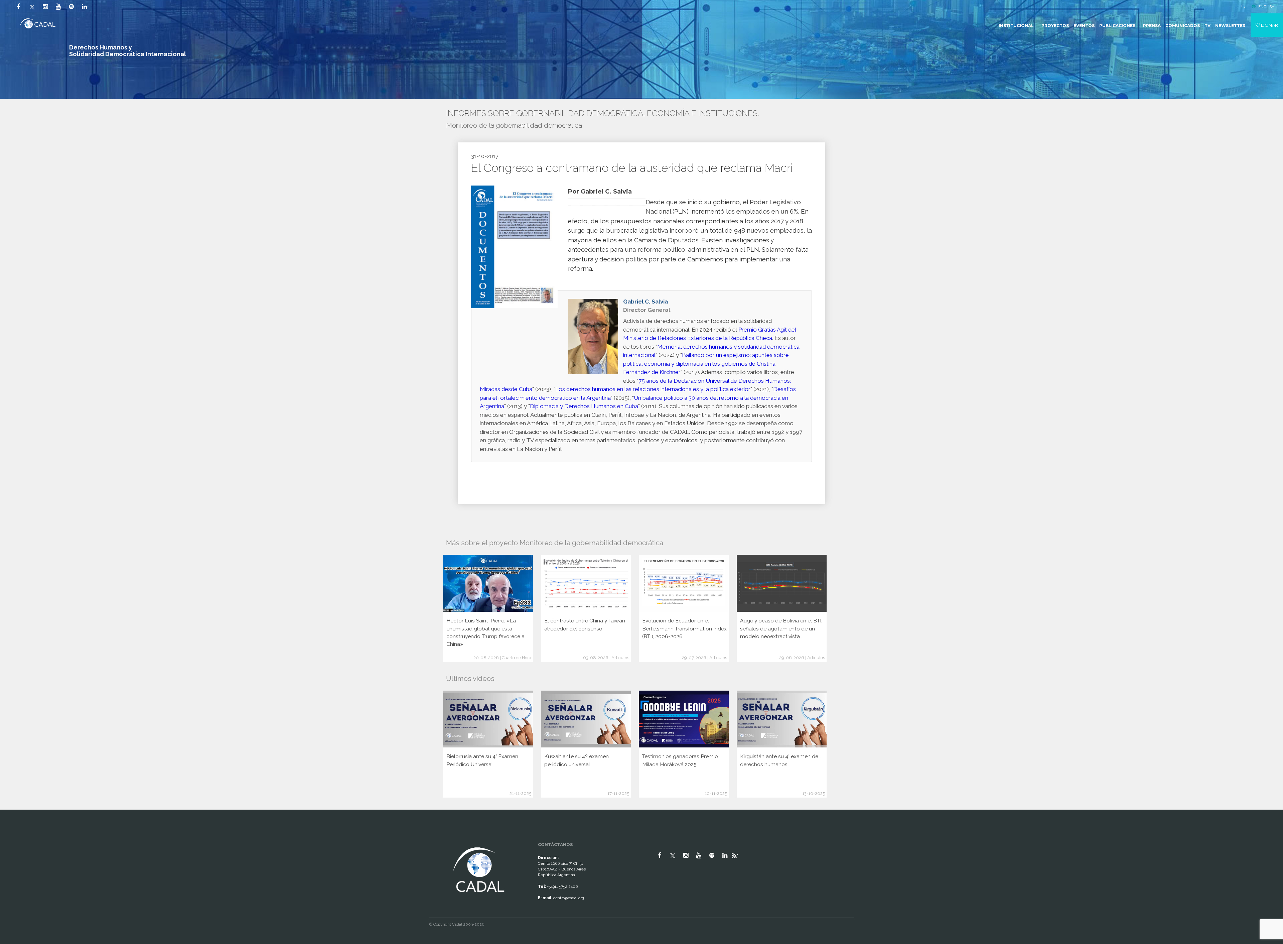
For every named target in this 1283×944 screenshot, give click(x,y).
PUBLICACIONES (1117, 25)
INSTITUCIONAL (1016, 25)
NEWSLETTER (1230, 25)
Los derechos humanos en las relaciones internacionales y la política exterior (652, 389)
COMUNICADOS (1182, 25)
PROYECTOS (1055, 25)
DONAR (1269, 25)
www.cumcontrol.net (13, 839)
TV (1207, 25)
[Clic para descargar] (514, 246)
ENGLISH (1266, 6)
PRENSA (1152, 25)
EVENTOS (1084, 25)
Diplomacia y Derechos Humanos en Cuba (584, 406)
